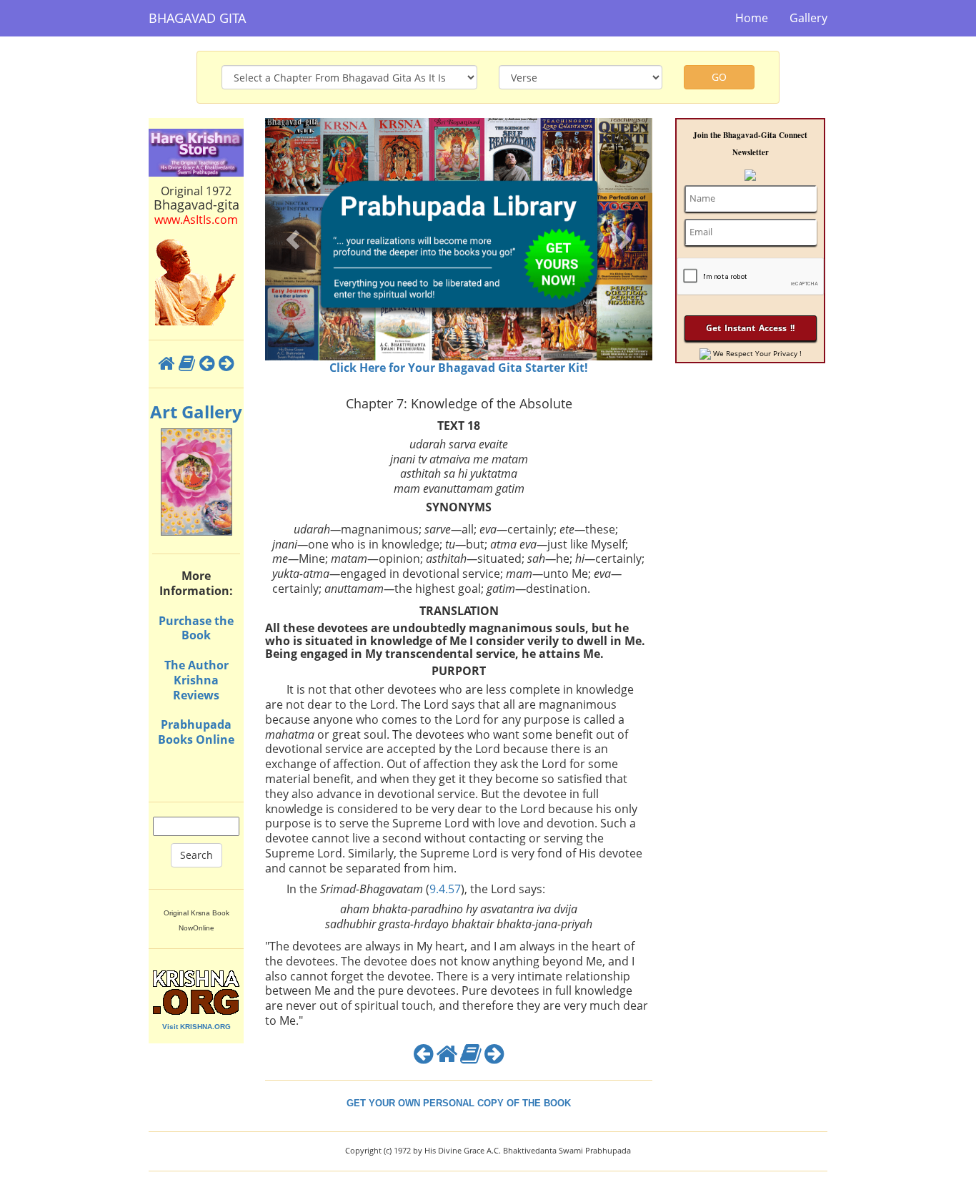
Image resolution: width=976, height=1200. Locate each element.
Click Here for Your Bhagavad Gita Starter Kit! (458, 367)
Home (751, 18)
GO (719, 77)
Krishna (196, 680)
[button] (294, 239)
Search (196, 855)
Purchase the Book (196, 628)
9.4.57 (445, 889)
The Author (196, 665)
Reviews (196, 695)
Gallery (808, 18)
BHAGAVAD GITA (197, 17)
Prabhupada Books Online (196, 732)
